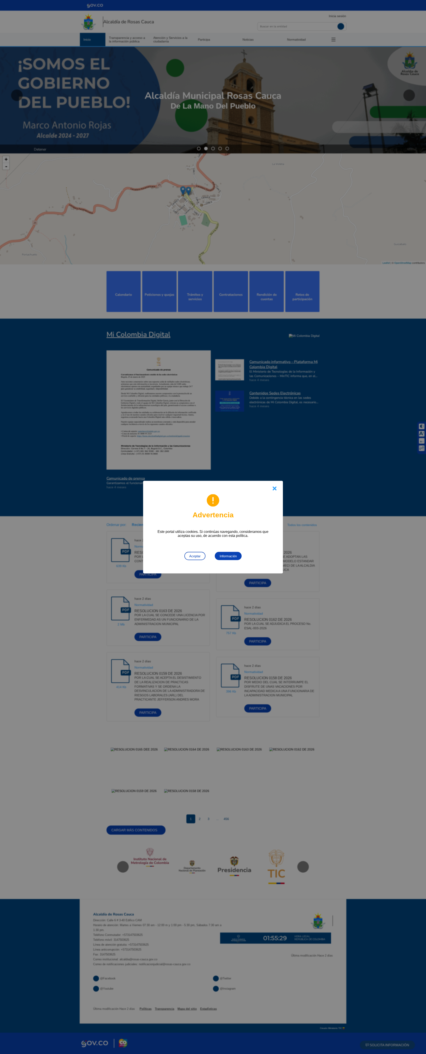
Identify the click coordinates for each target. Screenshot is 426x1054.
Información (228, 556)
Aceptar (195, 556)
